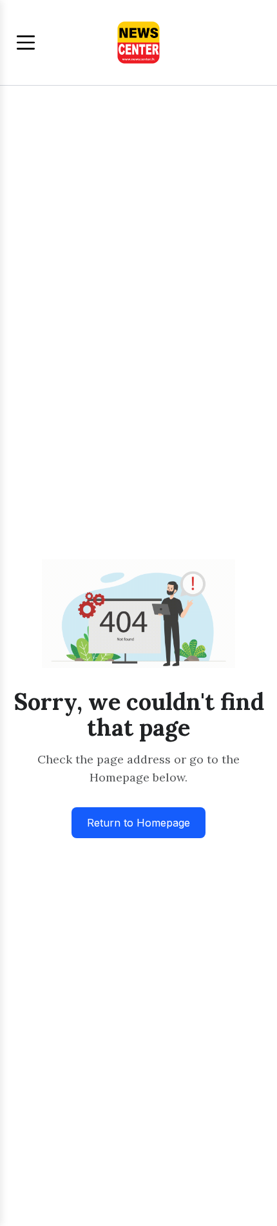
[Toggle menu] (25, 42)
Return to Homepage (138, 822)
